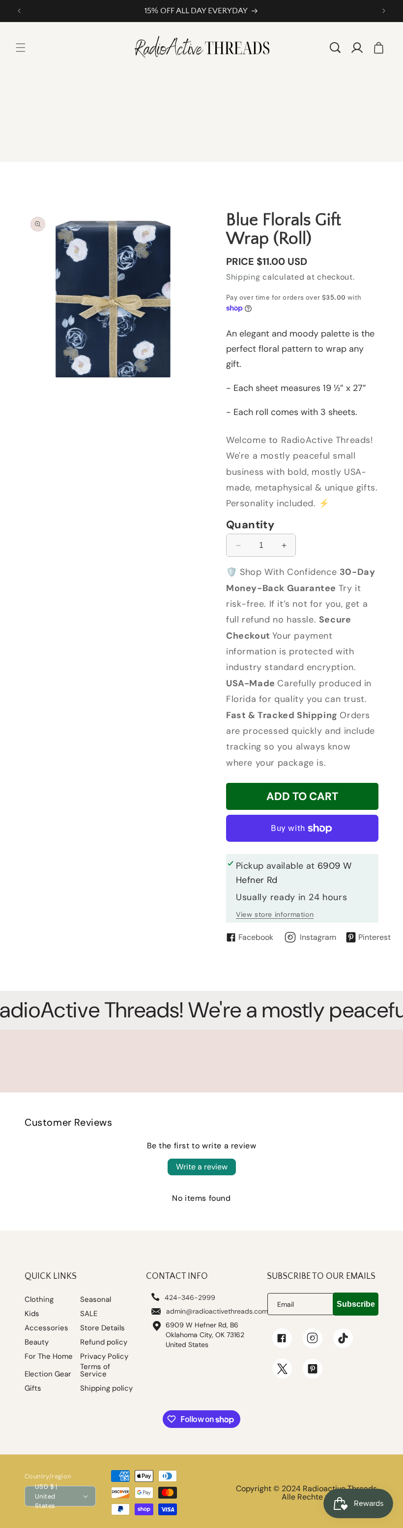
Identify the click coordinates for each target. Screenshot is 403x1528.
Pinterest (374, 937)
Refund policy (103, 1342)
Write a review (202, 1167)
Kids (32, 1314)
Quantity (250, 525)
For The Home (49, 1356)
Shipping (243, 277)
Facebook (255, 937)
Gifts (33, 1388)
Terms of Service (95, 1370)
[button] (20, 47)
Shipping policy (106, 1388)
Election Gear (48, 1374)
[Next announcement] (384, 11)
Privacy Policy (104, 1356)
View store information (275, 914)
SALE (88, 1314)
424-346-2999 (190, 1297)
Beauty (37, 1342)
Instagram (318, 937)
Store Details (102, 1328)
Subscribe (356, 1304)
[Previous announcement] (19, 11)
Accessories (46, 1328)
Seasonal (95, 1299)
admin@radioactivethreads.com (217, 1311)
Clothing (39, 1299)
